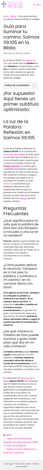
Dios (36, 157)
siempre (24, 198)
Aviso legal (8, 464)
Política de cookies (23, 464)
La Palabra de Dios (19, 164)
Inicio (6, 16)
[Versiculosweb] (11, 4)
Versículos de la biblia (14, 154)
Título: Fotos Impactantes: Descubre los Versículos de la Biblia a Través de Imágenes (20, 442)
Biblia (13, 16)
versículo (7, 183)
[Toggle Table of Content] (33, 86)
